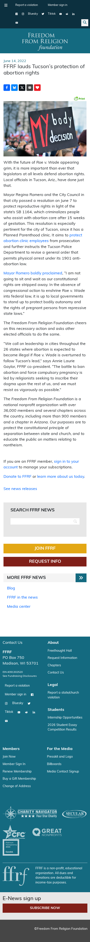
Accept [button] (42, 932)
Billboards (54, 764)
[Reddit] (67, 14)
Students (56, 710)
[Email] (17, 22)
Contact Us (12, 643)
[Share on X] (22, 87)
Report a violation (26, 5)
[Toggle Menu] (6, 5)
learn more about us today (60, 477)
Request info (45, 561)
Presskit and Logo (60, 756)
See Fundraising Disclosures (20, 676)
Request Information (62, 658)
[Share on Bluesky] (14, 87)
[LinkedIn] (73, 14)
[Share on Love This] (37, 87)
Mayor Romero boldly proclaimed (32, 273)
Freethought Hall (60, 651)
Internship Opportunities (65, 717)
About (53, 643)
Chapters (54, 665)
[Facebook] (17, 14)
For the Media (60, 749)
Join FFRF (45, 548)
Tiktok (52, 13)
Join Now (9, 756)
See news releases (20, 489)
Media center (18, 607)
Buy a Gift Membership (19, 779)
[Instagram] (23, 14)
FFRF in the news (22, 597)
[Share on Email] (29, 87)
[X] (43, 14)
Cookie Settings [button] (19, 932)
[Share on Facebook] (6, 87)
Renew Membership (17, 771)
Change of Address (17, 786)
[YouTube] (60, 14)
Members (11, 749)
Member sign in (57, 5)
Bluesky (33, 13)
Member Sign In (14, 764)
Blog (11, 588)
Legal (53, 685)
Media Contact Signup (63, 771)
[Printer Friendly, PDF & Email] (79, 98)
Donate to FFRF (17, 477)
